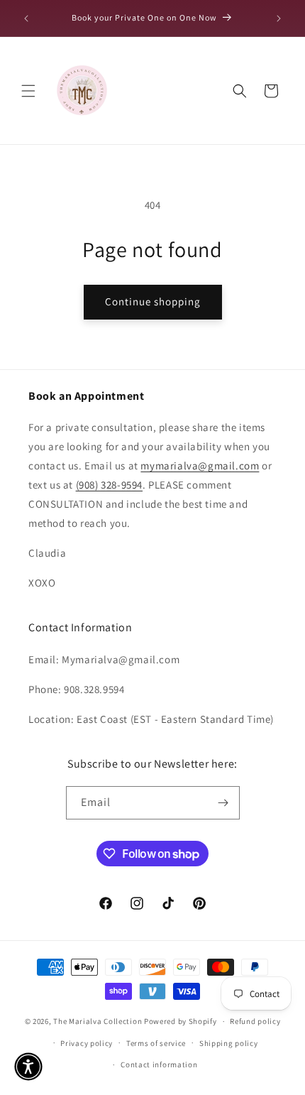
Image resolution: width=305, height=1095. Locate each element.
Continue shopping (153, 301)
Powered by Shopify (180, 1021)
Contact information (159, 1064)
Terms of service (156, 1043)
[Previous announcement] (26, 18)
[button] (28, 91)
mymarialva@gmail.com (199, 465)
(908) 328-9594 (109, 484)
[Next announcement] (278, 18)
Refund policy (255, 1021)
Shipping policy (228, 1043)
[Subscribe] (223, 802)
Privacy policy (86, 1043)
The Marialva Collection (97, 1021)
